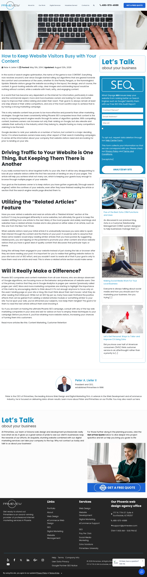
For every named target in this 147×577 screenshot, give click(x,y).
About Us (31, 5)
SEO (49, 527)
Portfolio (51, 508)
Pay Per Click (85, 533)
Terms (61, 557)
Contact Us (85, 5)
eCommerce (135, 396)
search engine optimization (29, 74)
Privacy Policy (112, 151)
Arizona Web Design (55, 396)
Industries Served (71, 5)
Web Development (116, 396)
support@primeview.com (125, 525)
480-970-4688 (109, 5)
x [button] (61, 573)
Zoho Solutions (86, 544)
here (137, 399)
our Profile (107, 399)
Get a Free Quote (134, 5)
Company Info (72, 557)
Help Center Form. (114, 140)
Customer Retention (57, 322)
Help (54, 557)
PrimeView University (88, 548)
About (50, 512)
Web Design (53, 516)
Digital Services (55, 5)
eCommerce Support (89, 523)
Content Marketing (37, 322)
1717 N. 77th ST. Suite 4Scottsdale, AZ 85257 (123, 514)
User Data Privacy (60, 561)
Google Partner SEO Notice (64, 565)
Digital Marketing (78, 396)
